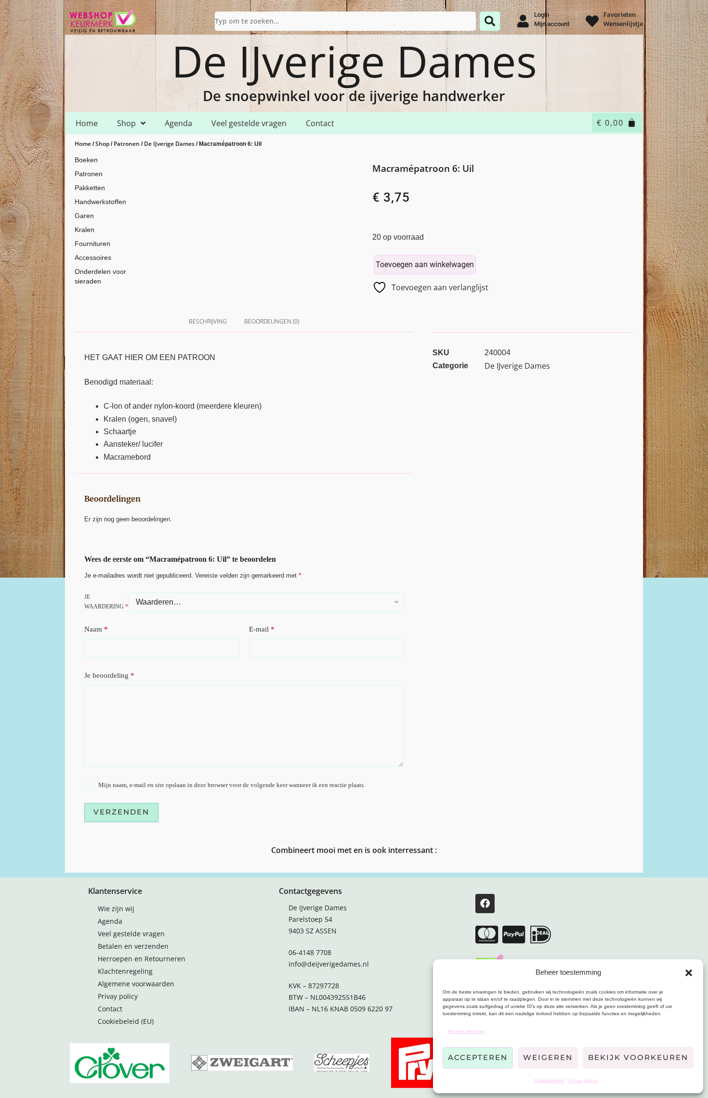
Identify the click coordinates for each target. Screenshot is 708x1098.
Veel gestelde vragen (249, 123)
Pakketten (90, 188)
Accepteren (478, 1057)
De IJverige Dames (354, 60)
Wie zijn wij (116, 908)
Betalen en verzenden (133, 946)
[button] (689, 973)
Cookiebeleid (549, 1080)
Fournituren (92, 243)
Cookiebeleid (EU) (126, 1021)
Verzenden (121, 811)
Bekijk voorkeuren (638, 1057)
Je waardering (106, 602)
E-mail (262, 629)
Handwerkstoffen (100, 202)
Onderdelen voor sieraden (100, 276)
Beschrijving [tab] (208, 321)
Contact (320, 123)
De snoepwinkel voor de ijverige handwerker (354, 95)
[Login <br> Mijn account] (522, 20)
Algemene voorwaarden (136, 983)
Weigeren (548, 1057)
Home (87, 123)
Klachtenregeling (125, 971)
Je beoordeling (109, 675)
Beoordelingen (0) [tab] (271, 321)
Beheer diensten (466, 1031)
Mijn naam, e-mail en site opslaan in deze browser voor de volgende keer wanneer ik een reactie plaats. (231, 784)
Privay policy (583, 1080)
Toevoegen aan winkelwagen (425, 264)
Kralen (84, 229)
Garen (84, 216)
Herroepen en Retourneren (141, 958)
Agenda (178, 123)
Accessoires (93, 257)
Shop (126, 123)
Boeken (86, 160)
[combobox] (345, 21)
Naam (96, 629)
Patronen (127, 144)
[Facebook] (485, 903)
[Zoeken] (490, 21)
